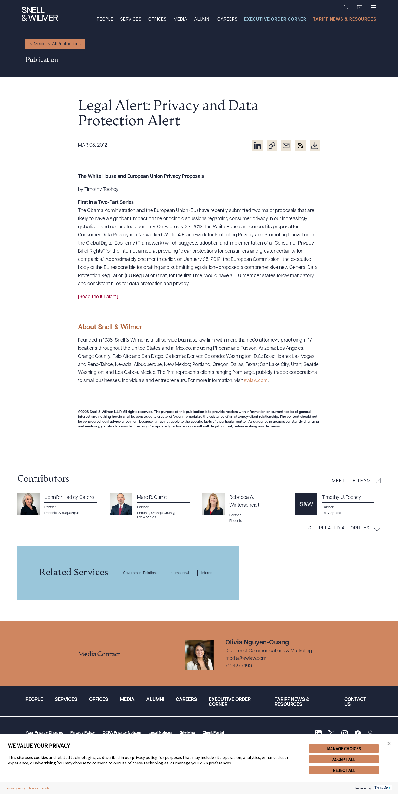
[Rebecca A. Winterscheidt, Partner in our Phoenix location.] (245, 508)
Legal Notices (160, 733)
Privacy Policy (82, 733)
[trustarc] (382, 788)
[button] (389, 743)
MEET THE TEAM (351, 481)
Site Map (187, 733)
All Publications (66, 44)
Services (131, 19)
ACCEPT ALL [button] (343, 759)
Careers (227, 19)
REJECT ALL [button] (344, 770)
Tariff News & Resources (344, 19)
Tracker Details (38, 788)
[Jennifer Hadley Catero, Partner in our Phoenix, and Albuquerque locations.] (60, 504)
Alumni (202, 19)
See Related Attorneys (339, 528)
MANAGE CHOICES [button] (344, 748)
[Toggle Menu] (373, 7)
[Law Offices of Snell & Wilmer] (40, 14)
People (105, 19)
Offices (157, 19)
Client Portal (213, 733)
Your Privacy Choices (44, 733)
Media (180, 19)
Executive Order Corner (275, 19)
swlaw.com (256, 380)
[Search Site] (346, 7)
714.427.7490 (238, 666)
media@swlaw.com (245, 658)
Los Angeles (331, 513)
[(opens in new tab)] (257, 145)
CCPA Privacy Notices (122, 733)
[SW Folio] (360, 7)
